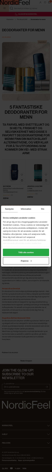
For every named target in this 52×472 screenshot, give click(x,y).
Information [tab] (26, 209)
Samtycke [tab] (9, 209)
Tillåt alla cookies (26, 252)
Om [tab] (42, 209)
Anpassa (25, 261)
